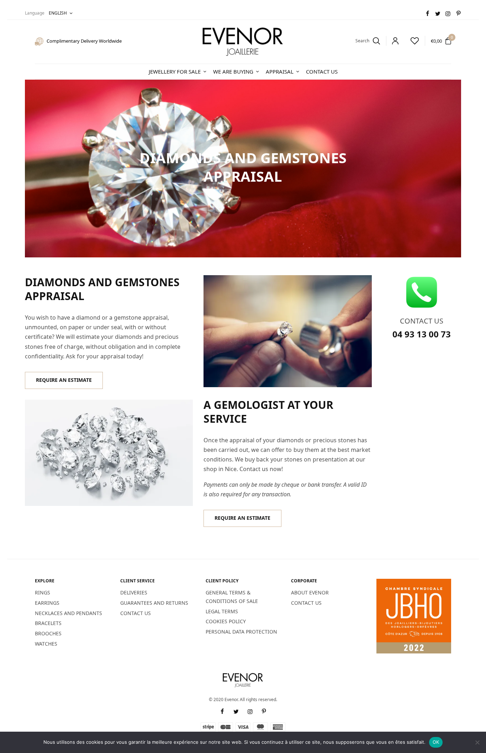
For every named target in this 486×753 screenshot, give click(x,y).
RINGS (42, 592)
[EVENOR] (243, 41)
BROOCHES (48, 633)
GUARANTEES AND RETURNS (154, 602)
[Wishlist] (412, 41)
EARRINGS (47, 602)
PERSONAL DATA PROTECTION (241, 631)
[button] (64, 380)
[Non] (477, 742)
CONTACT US (135, 613)
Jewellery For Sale (175, 71)
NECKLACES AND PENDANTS (68, 613)
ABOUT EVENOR (310, 592)
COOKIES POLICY (226, 621)
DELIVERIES (133, 592)
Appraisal (280, 71)
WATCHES (46, 643)
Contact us (322, 71)
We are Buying (233, 71)
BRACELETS (48, 623)
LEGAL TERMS (222, 611)
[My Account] (392, 41)
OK (436, 742)
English (58, 13)
